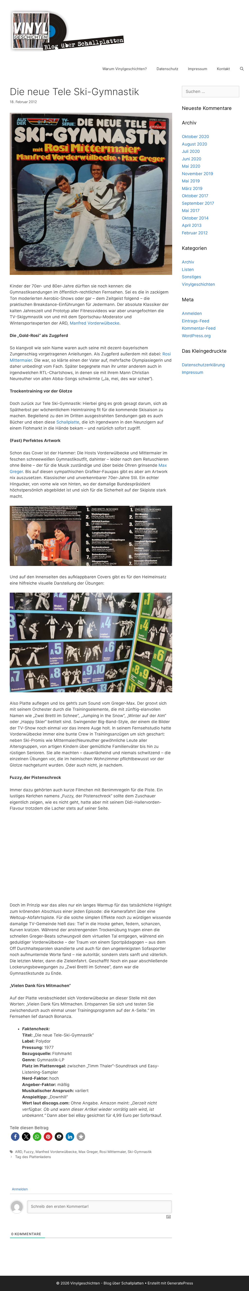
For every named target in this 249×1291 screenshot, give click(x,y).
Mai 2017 (191, 210)
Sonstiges (191, 276)
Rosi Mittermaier (112, 1152)
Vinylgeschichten (198, 284)
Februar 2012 (195, 232)
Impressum (197, 68)
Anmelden (19, 1189)
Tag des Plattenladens (33, 1157)
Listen (188, 269)
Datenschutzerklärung (203, 364)
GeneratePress (180, 1283)
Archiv (188, 262)
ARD (18, 1152)
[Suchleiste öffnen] (242, 69)
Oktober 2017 (195, 195)
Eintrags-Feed (195, 321)
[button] (15, 1136)
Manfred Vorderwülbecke (94, 323)
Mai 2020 (191, 166)
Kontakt (223, 68)
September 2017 (198, 203)
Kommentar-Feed (199, 328)
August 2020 (194, 144)
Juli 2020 (191, 151)
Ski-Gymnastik (140, 1152)
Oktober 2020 (195, 136)
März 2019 (192, 188)
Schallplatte (67, 422)
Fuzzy (29, 1152)
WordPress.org (196, 335)
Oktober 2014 (195, 218)
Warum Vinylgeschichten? (124, 68)
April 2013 (192, 225)
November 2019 (197, 173)
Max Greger (88, 1152)
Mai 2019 (191, 181)
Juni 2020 (191, 158)
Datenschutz (167, 68)
